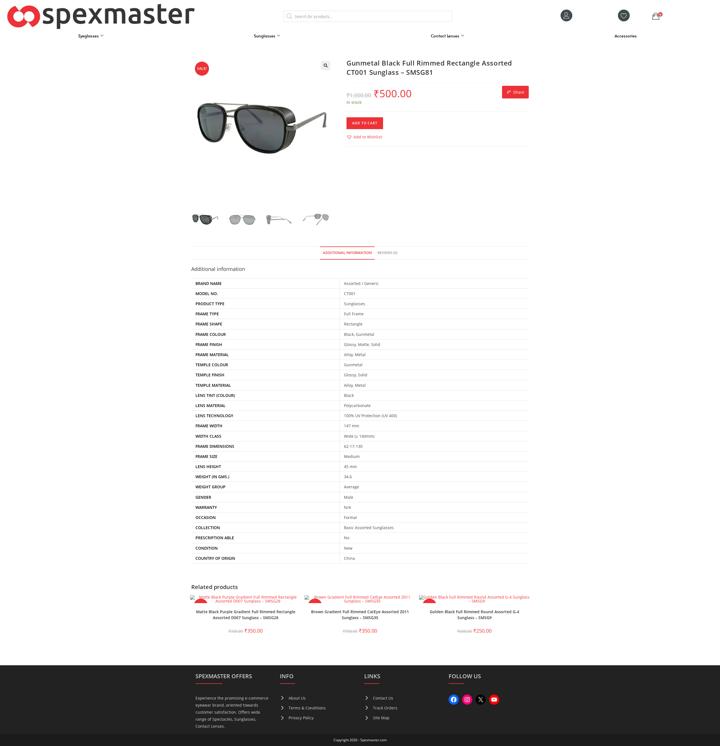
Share (518, 92)
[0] (655, 16)
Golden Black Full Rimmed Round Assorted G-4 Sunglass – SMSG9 (474, 614)
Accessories (626, 36)
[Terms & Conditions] (303, 707)
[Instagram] (467, 700)
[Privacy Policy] (297, 717)
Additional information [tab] (347, 252)
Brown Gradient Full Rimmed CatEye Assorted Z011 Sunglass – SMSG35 (360, 614)
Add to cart (364, 123)
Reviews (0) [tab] (387, 252)
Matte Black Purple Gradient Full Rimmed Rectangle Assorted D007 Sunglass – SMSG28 (245, 614)
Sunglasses (264, 36)
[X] (481, 700)
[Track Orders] (380, 707)
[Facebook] (454, 700)
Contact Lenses (445, 36)
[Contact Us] (378, 698)
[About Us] (293, 698)
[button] (325, 65)
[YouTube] (494, 700)
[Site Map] (377, 717)
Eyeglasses (88, 36)
